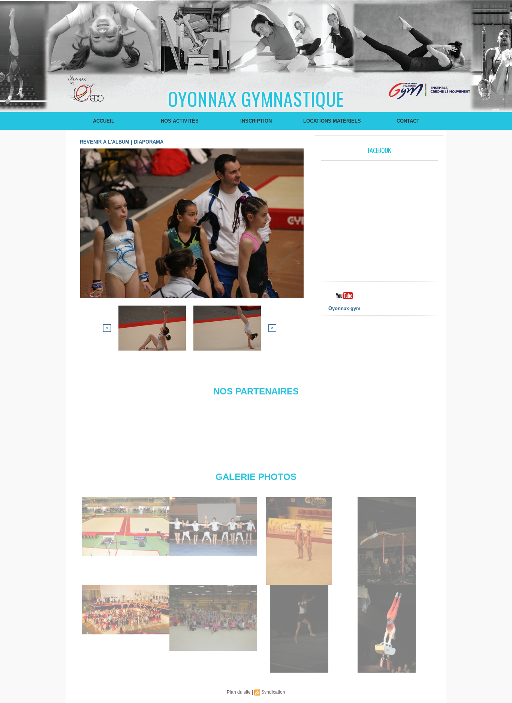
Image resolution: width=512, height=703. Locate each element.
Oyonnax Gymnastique (256, 98)
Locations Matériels (332, 121)
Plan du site (239, 692)
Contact (408, 121)
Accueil (103, 121)
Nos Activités (180, 121)
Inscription (256, 121)
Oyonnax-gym (344, 308)
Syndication (273, 692)
